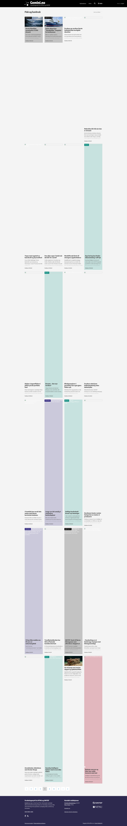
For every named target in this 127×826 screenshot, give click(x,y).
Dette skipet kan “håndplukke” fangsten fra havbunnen (53, 30)
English (122, 3)
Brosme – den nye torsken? (51, 384)
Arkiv (90, 3)
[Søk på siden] (94, 3)
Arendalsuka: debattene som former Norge (33, 769)
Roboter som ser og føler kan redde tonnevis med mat (91, 771)
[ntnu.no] (96, 807)
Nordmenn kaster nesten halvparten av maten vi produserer (92, 514)
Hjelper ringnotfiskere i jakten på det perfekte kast (33, 385)
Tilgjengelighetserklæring (39, 823)
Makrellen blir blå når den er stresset (93, 129)
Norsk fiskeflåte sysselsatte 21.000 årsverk (32, 30)
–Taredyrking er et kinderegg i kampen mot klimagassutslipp (92, 641)
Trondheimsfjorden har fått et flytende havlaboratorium (52, 641)
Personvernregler (29, 823)
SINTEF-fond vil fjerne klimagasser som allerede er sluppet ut (72, 641)
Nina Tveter (67, 804)
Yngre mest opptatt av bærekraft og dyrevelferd (33, 256)
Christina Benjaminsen (70, 803)
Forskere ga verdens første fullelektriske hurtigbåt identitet (73, 30)
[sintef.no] (96, 803)
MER (100, 3)
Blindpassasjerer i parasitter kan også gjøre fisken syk (72, 385)
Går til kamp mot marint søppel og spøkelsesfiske (72, 668)
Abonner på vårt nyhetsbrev (71, 811)
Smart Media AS (98, 823)
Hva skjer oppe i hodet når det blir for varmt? (53, 256)
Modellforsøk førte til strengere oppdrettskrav (72, 256)
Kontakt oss (67, 808)
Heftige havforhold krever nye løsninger (72, 512)
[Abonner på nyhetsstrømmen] (28, 816)
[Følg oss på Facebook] (25, 816)
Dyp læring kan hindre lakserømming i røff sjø (93, 256)
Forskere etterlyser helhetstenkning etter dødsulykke (91, 385)
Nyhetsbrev (83, 3)
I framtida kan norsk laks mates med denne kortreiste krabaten (33, 513)
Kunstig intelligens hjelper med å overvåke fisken (53, 769)
